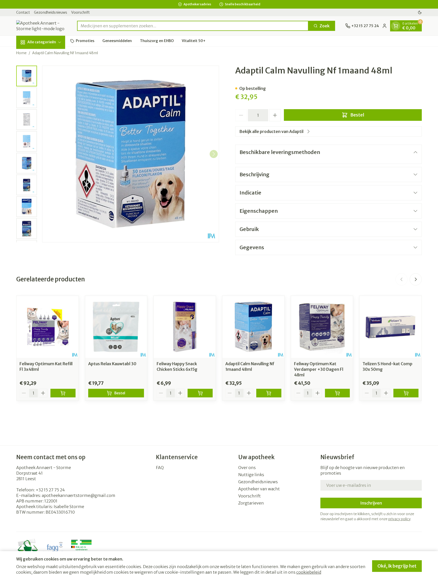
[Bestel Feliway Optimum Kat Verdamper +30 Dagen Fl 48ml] (337, 393)
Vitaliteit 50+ (194, 40)
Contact (23, 12)
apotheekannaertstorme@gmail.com (78, 495)
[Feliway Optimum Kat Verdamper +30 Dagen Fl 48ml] (322, 327)
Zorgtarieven (251, 503)
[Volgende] (214, 154)
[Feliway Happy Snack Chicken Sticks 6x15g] (185, 327)
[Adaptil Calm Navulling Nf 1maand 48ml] (253, 327)
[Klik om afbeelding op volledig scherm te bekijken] (130, 154)
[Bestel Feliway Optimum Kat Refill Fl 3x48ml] (63, 393)
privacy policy (399, 519)
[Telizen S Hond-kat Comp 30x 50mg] (390, 327)
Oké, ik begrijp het (396, 566)
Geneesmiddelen (117, 40)
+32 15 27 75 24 (50, 489)
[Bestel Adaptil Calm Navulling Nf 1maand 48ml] (268, 393)
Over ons (247, 467)
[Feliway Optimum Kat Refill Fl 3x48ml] (47, 327)
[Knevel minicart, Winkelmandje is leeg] (395, 25)
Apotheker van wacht (259, 488)
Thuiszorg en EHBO (157, 40)
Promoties (85, 40)
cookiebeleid (308, 572)
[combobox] (192, 26)
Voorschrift (80, 12)
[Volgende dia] (416, 279)
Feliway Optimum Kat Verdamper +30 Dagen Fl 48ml (318, 369)
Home (21, 53)
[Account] (384, 25)
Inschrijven (371, 503)
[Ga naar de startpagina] (41, 25)
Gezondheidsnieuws (50, 12)
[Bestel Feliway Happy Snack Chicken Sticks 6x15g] (200, 393)
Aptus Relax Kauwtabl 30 (112, 363)
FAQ (160, 467)
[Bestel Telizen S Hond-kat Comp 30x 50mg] (405, 393)
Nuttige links (251, 474)
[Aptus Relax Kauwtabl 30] (116, 327)
